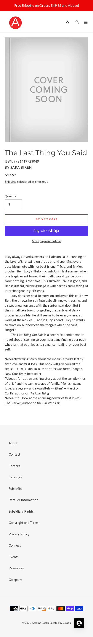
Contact (14, 454)
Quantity (10, 196)
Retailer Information (23, 500)
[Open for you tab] (79, 623)
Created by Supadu (60, 622)
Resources (16, 568)
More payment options (46, 241)
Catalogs (15, 477)
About (13, 443)
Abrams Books (40, 622)
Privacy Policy (19, 534)
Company (15, 580)
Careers (14, 466)
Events (14, 557)
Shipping (10, 181)
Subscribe (15, 488)
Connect (15, 545)
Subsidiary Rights (21, 511)
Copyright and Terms (23, 523)
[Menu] (85, 21)
